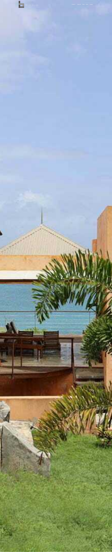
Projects (73, 4)
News (83, 4)
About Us (79, 4)
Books (87, 4)
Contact (91, 4)
